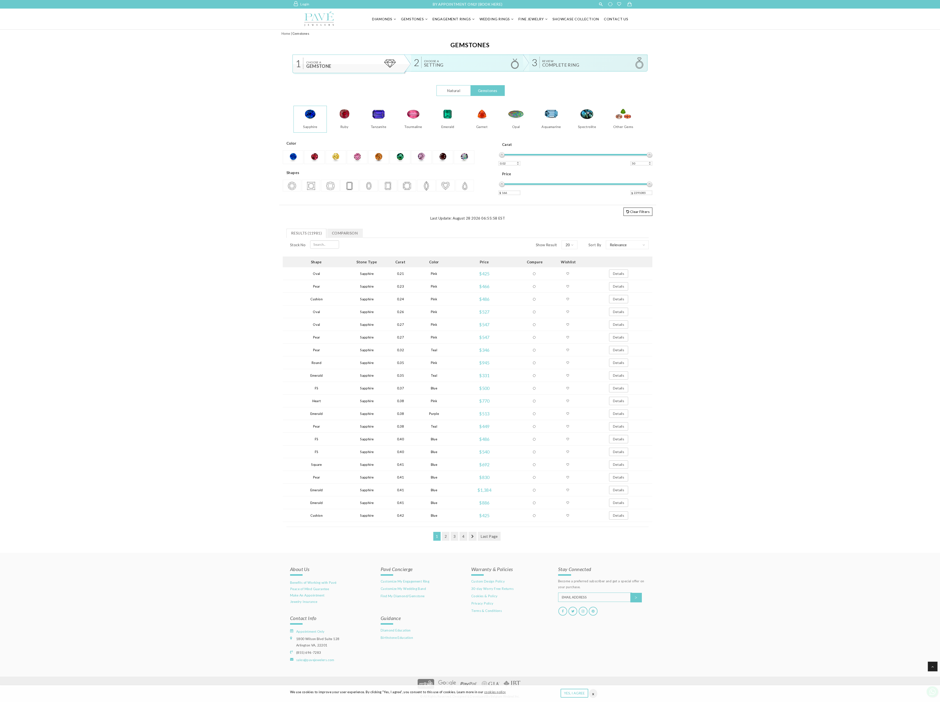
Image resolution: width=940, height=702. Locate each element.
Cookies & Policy (484, 596)
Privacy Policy (482, 603)
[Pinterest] (593, 611)
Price (506, 174)
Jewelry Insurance (303, 602)
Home (286, 33)
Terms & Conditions (486, 611)
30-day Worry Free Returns (492, 589)
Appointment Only (310, 631)
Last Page (489, 536)
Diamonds (382, 19)
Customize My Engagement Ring (405, 581)
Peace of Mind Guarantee (309, 589)
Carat (507, 144)
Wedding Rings (495, 19)
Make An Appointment (307, 595)
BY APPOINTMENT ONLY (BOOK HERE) (467, 4)
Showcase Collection (575, 19)
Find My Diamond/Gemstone (403, 596)
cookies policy (495, 692)
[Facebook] (562, 611)
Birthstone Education (397, 638)
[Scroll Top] (933, 666)
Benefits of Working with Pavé (313, 583)
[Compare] (534, 274)
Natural (453, 90)
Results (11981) (306, 233)
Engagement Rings (452, 19)
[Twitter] (572, 611)
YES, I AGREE (574, 693)
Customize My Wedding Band (403, 589)
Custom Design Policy (488, 581)
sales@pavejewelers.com (315, 660)
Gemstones (412, 19)
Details (618, 273)
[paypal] (469, 683)
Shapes (292, 172)
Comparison (345, 233)
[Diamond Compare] (611, 4)
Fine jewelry (531, 19)
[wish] (620, 4)
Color (291, 143)
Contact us (616, 19)
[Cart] (629, 4)
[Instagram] (583, 611)
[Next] (473, 536)
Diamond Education (396, 630)
